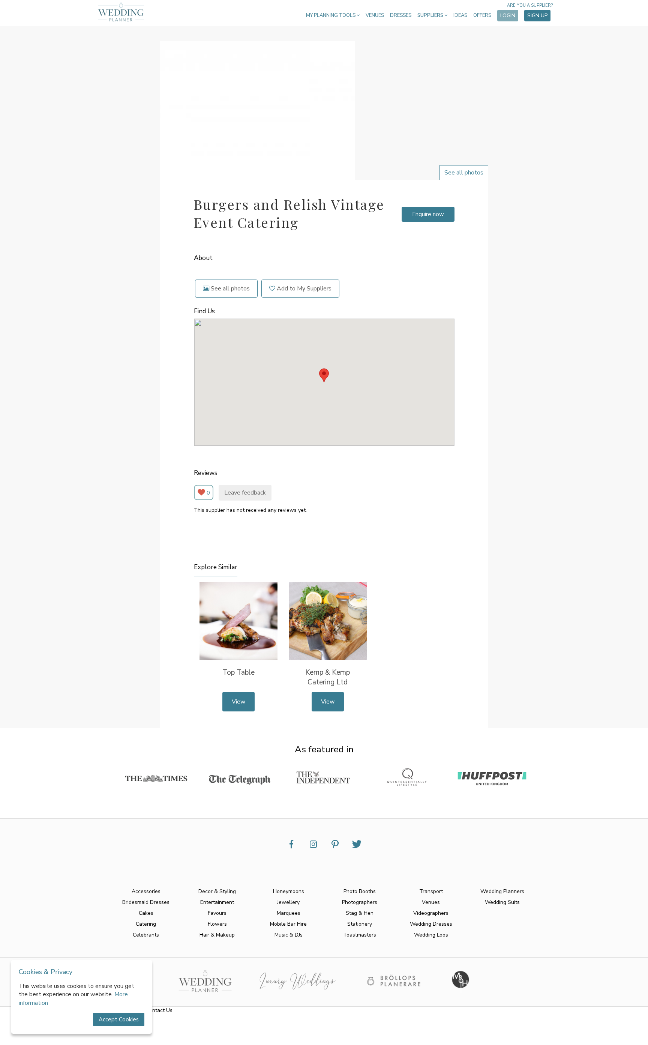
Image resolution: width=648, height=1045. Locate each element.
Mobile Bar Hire (288, 924)
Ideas (460, 15)
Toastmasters (359, 934)
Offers (482, 15)
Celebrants (146, 934)
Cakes (146, 913)
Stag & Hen (360, 913)
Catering (146, 924)
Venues (375, 15)
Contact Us (159, 1010)
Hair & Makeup (217, 934)
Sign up (537, 15)
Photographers (359, 902)
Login (507, 15)
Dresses (400, 15)
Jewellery (288, 902)
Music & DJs (288, 934)
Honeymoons (288, 891)
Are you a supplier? (530, 5)
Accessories (146, 891)
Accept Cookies (119, 1019)
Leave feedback (245, 493)
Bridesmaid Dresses (146, 902)
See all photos (229, 288)
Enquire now (428, 214)
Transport (431, 891)
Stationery (359, 924)
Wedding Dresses (431, 924)
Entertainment (217, 902)
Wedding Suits (502, 902)
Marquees (288, 913)
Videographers (430, 913)
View (238, 702)
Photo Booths (360, 891)
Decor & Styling (217, 891)
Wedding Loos (431, 934)
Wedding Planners (502, 891)
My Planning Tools (331, 15)
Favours (217, 913)
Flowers (217, 924)
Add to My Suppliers (303, 288)
